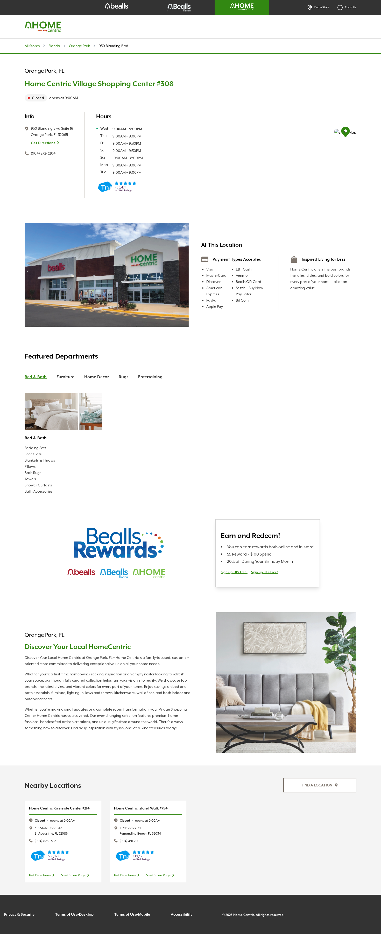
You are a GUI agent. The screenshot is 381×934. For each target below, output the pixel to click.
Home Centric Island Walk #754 (141, 808)
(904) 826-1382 (45, 841)
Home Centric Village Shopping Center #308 (99, 83)
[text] (99, 97)
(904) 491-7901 (130, 841)
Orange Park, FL (44, 71)
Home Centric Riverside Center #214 (59, 808)
